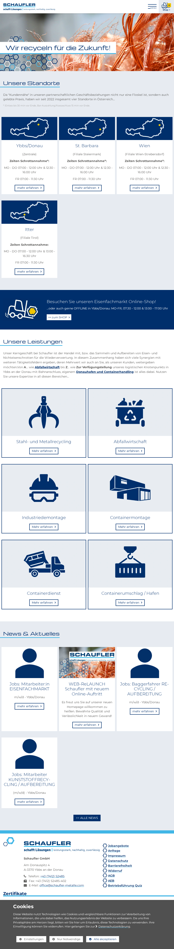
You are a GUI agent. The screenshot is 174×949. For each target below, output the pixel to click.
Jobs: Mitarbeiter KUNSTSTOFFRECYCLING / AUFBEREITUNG (29, 779)
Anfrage (114, 851)
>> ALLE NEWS (87, 818)
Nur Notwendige (64, 939)
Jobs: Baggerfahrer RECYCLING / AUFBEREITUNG (144, 688)
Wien (144, 145)
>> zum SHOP (58, 317)
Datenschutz (118, 861)
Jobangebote (118, 846)
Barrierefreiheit (120, 866)
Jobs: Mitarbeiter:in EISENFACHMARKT (29, 686)
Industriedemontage (44, 517)
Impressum (117, 856)
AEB (111, 881)
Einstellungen (30, 939)
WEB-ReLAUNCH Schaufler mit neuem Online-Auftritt (87, 688)
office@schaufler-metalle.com (61, 885)
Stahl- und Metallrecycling (43, 441)
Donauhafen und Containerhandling (105, 372)
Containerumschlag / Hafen (130, 593)
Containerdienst (44, 593)
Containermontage (130, 517)
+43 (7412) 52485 (52, 876)
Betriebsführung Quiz (125, 885)
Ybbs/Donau (29, 145)
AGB (111, 875)
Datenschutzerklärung (114, 926)
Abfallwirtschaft (47, 367)
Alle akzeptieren (101, 939)
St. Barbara (86, 145)
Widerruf (115, 871)
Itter (29, 229)
